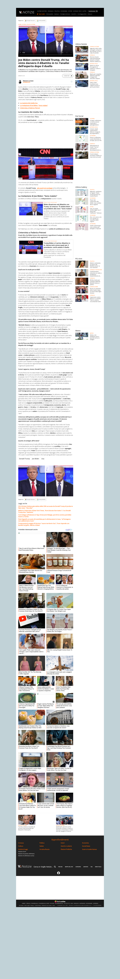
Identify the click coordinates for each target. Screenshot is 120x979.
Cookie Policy (38, 905)
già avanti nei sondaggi (44, 188)
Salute (42, 846)
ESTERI (70, 11)
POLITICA (57, 11)
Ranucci (90, 14)
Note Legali (27, 905)
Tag (92, 866)
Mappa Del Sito (69, 866)
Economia (85, 843)
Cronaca (21, 843)
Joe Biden (35, 459)
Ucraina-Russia (44, 849)
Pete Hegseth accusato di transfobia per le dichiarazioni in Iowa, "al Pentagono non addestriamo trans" (44, 520)
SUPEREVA (95, 903)
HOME (19, 24)
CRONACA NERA (94, 286)
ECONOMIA (64, 11)
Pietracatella (49, 14)
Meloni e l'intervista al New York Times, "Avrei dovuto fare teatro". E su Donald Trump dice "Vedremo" (44, 511)
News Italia (98, 866)
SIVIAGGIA (76, 903)
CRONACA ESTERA (94, 46)
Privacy (32, 905)
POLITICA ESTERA (31, 24)
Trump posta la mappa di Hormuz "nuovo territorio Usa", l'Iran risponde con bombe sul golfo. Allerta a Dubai (43, 524)
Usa (42, 459)
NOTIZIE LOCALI (94, 63)
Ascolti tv (74, 14)
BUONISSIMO (89, 903)
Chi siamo (21, 905)
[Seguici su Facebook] (58, 873)
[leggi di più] (71, 81)
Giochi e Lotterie (66, 846)
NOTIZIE (28, 12)
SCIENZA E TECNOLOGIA (96, 269)
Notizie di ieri (22, 851)
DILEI (72, 903)
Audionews (92, 11)
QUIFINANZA (82, 903)
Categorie (78, 866)
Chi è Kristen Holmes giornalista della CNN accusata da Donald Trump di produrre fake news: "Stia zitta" (45, 507)
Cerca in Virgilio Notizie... (43, 867)
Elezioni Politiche (66, 849)
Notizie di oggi (23, 849)
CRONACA (50, 11)
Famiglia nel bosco (65, 14)
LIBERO (24, 903)
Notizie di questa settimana (26, 853)
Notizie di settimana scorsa (26, 855)
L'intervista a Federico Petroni (30, 108)
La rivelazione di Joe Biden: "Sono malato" (34, 105)
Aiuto (53, 905)
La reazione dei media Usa (29, 103)
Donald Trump (24, 459)
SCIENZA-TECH (77, 11)
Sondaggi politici (82, 14)
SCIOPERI (92, 118)
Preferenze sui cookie (47, 905)
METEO (92, 333)
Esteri (63, 843)
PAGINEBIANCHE (59, 903)
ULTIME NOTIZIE (42, 11)
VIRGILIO (28, 903)
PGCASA (52, 903)
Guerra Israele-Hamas (89, 849)
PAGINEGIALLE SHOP (44, 903)
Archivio (85, 866)
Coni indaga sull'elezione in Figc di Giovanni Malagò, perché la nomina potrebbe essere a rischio (44, 516)
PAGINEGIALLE (34, 903)
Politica (42, 843)
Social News (86, 846)
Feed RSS (60, 866)
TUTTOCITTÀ (67, 903)
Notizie (27, 866)
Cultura (20, 846)
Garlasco (56, 14)
